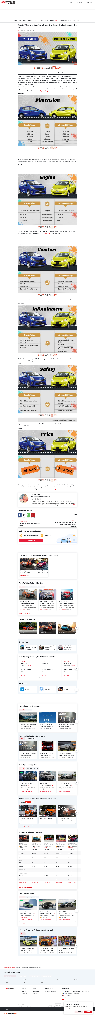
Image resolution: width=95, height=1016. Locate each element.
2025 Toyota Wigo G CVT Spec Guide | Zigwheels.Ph (27, 819)
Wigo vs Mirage (44, 91)
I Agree (88, 1011)
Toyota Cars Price (24, 636)
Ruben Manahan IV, (43, 609)
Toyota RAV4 (43, 783)
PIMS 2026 (23, 683)
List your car (31, 540)
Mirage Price (70, 847)
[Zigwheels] (8, 2)
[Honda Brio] (61, 838)
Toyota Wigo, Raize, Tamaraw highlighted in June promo (27, 602)
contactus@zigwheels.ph (50, 991)
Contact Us (24, 993)
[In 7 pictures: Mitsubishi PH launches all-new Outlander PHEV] (67, 717)
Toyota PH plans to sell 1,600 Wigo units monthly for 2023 (47, 949)
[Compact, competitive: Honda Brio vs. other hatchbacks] (28, 941)
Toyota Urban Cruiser (26, 783)
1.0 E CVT (66, 661)
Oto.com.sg (67, 997)
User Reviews (63, 20)
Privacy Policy (36, 991)
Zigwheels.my (68, 995)
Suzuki (58, 980)
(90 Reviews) (24, 846)
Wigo (15, 20)
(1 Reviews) (25, 789)
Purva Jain (22, 30)
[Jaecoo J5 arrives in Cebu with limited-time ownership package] (28, 717)
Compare (30, 20)
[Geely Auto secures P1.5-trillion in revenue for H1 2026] (47, 717)
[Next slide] (76, 628)
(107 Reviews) (49, 846)
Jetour (7, 982)
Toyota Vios (46, 843)
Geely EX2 (23, 912)
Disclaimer (35, 993)
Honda (24, 980)
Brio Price (57, 847)
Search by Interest (47, 976)
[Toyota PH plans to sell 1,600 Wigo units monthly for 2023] (48, 941)
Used (74, 20)
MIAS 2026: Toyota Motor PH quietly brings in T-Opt (47, 602)
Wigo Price (21, 847)
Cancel (79, 1011)
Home (5, 967)
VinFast (76, 980)
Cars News (9, 967)
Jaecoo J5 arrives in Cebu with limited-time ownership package (28, 725)
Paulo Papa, (22, 609)
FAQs (69, 20)
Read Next (65, 523)
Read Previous (29, 523)
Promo (24, 20)
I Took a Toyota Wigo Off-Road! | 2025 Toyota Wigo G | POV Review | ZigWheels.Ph (66, 819)
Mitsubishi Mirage (43, 571)
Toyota (13, 967)
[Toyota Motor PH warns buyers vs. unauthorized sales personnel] (67, 746)
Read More (33, 607)
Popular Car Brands (10, 976)
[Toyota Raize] (36, 838)
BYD (24, 982)
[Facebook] (40, 499)
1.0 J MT (44, 661)
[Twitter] (38, 499)
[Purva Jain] (23, 498)
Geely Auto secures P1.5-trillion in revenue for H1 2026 (47, 725)
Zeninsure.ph (76, 993)
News (56, 20)
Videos (52, 20)
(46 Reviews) (37, 846)
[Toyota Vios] (49, 838)
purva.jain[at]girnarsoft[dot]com (41, 496)
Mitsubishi (42, 980)
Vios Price (45, 847)
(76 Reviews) (61, 846)
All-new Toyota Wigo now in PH (66, 949)
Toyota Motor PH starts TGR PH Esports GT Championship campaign (47, 754)
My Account (89, 2)
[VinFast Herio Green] (47, 904)
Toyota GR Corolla (64, 783)
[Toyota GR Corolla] (67, 776)
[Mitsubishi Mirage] (41, 564)
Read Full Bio (72, 505)
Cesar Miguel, (43, 728)
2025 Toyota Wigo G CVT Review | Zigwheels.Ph (46, 819)
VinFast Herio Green (45, 912)
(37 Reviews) (46, 789)
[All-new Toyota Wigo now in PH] (67, 941)
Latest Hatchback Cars (29, 924)
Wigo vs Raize (35, 882)
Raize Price (33, 847)
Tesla (41, 982)
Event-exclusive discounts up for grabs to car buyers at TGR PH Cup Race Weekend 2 (66, 602)
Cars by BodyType (34, 976)
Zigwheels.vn (67, 1000)
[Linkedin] (32, 499)
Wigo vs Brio (59, 882)
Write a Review (23, 917)
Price (19, 20)
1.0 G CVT (23, 661)
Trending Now (22, 976)
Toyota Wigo (23, 571)
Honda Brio (58, 843)
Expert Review (40, 587)
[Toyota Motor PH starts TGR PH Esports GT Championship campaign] (47, 746)
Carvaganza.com (86, 991)
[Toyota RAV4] (47, 776)
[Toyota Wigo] (27, 564)
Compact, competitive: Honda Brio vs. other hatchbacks (27, 949)
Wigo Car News (27, 613)
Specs (36, 20)
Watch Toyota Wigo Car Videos (27, 826)
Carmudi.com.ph (68, 993)
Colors (46, 20)
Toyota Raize (34, 843)
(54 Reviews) (74, 846)
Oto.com (67, 991)
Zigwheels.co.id (76, 991)
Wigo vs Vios (47, 882)
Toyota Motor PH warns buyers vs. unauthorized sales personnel (66, 754)
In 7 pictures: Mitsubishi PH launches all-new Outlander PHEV (66, 725)
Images (41, 20)
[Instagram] (35, 499)
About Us (24, 991)
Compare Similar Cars (25, 887)
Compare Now (23, 882)
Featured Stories (31, 587)
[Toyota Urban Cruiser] (28, 776)
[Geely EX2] (28, 904)
